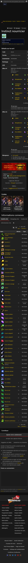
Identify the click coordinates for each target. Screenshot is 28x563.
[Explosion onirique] (2, 367)
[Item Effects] (24, 242)
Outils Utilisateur (18, 540)
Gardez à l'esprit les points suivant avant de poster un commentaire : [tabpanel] (14, 468)
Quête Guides (18, 518)
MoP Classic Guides (20, 505)
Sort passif (15, 155)
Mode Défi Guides (19, 528)
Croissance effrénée (9, 272)
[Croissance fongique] (2, 276)
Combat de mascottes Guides (21, 523)
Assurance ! (7, 242)
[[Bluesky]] (13, 555)
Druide (23, 21)
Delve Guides (5, 510)
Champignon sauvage (10, 249)
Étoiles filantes (8, 356)
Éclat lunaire (7, 295)
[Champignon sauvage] (2, 249)
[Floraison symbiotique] (2, 420)
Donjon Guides (18, 513)
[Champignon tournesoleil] (2, 253)
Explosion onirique (9, 367)
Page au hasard (20, 546)
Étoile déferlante (9, 344)
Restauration (24, 398)
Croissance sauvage (9, 284)
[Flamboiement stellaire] (2, 386)
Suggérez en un (13, 188)
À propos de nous (10, 543)
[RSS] (20, 555)
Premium (5, 549)
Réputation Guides (20, 520)
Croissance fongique (9, 276)
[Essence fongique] (2, 340)
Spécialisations (24, 260)
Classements (18, 533)
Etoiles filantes (8, 352)
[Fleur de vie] (2, 390)
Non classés (24, 234)
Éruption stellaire (9, 314)
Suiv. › (19, 228)
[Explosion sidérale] (2, 371)
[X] (10, 555)
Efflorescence (8, 306)
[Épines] (2, 310)
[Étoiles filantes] (2, 356)
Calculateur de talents (8, 523)
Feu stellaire (7, 379)
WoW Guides (5, 505)
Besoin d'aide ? (9, 540)
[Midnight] (4, 528)
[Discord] (7, 555)
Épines (6, 310)
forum (19, 463)
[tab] (4, 219)
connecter (20, 489)
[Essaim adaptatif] (2, 329)
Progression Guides (7, 513)
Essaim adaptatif (9, 329)
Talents (18, 21)
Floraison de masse (9, 404)
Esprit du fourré (8, 325)
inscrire (2, 491)
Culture (6, 287)
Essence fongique (9, 341)
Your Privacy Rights (9, 546)
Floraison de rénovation (8, 409)
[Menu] (1, 1)
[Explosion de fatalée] (2, 363)
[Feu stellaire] (2, 378)
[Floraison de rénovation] (2, 409)
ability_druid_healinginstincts (17, 176)
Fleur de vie (7, 390)
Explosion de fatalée (9, 363)
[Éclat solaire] (2, 302)
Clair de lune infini (9, 257)
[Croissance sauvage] (2, 283)
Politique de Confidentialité (17, 549)
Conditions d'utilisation (14, 552)
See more (14, 106)
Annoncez (19, 543)
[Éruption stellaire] (2, 314)
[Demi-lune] (2, 291)
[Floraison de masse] (2, 405)
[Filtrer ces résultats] (16, 227)
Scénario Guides (19, 525)
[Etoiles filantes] (2, 352)
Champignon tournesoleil (8, 253)
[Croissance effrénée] (2, 272)
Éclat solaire (7, 303)
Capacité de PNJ (24, 276)
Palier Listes (5, 525)
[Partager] (26, 1)
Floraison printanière (10, 417)
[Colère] (2, 261)
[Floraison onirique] (2, 413)
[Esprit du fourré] (2, 325)
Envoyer (13, 183)
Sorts (14, 21)
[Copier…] (13, 227)
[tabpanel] (14, 326)
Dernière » (23, 228)
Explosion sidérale (9, 371)
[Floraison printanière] (2, 417)
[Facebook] (15, 555)
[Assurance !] (2, 242)
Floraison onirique (9, 413)
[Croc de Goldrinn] (2, 268)
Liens (24, 28)
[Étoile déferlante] (2, 344)
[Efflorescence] (2, 306)
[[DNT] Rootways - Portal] (2, 238)
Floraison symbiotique (10, 420)
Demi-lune (7, 291)
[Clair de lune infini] (2, 257)
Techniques (24, 264)
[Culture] (2, 287)
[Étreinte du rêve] (2, 359)
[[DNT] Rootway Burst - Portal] (2, 234)
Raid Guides (5, 520)
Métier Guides (5, 518)
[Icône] (4, 36)
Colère (6, 261)
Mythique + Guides (7, 515)
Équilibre (24, 261)
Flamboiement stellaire (10, 386)
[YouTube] (18, 555)
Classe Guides (5, 508)
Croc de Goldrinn (9, 268)
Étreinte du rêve (8, 360)
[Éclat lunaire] (2, 295)
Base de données (7, 21)
